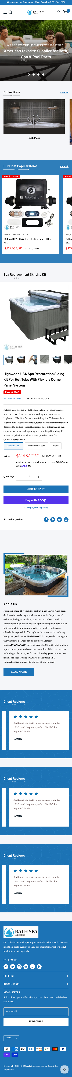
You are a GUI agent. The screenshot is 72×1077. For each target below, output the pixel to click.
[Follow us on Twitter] (12, 966)
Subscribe (36, 1022)
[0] (65, 12)
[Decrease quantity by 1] (20, 476)
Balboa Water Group (16, 235)
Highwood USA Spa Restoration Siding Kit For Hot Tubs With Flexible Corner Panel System (33, 379)
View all (64, 93)
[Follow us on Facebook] (5, 966)
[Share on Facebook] (46, 519)
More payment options (36, 508)
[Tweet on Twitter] (59, 519)
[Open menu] (5, 12)
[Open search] (10, 12)
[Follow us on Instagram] (19, 966)
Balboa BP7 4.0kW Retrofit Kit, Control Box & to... (28, 241)
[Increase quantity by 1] (38, 476)
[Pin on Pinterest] (52, 519)
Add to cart (36, 489)
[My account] (58, 12)
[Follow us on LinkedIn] (39, 966)
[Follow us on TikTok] (32, 966)
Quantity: (8, 477)
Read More (19, 672)
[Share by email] (66, 519)
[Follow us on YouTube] (25, 966)
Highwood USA (12, 399)
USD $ (8, 1038)
